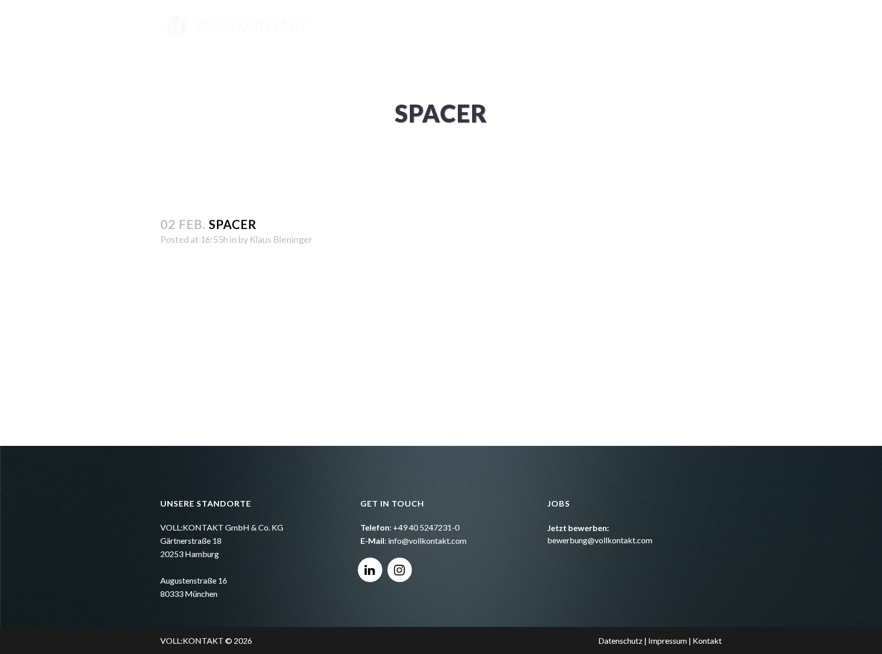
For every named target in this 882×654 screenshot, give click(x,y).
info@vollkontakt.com (427, 540)
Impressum (667, 640)
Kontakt (707, 640)
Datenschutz (620, 640)
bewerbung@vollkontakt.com (599, 540)
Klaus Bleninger (281, 239)
